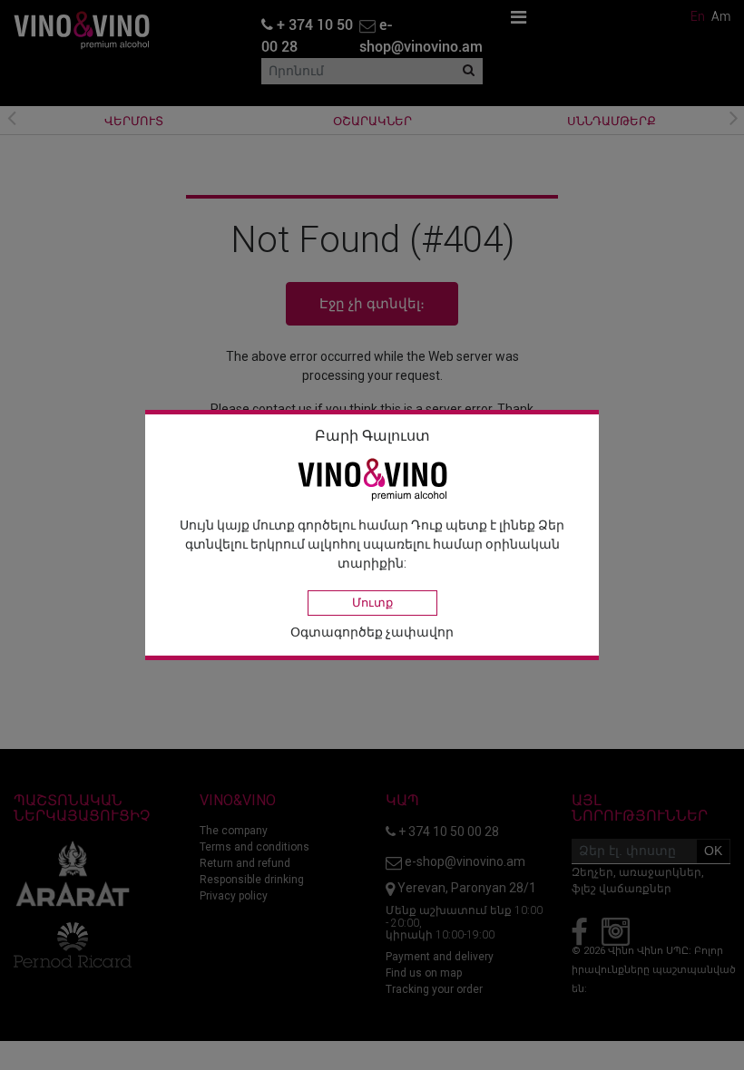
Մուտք (372, 602)
